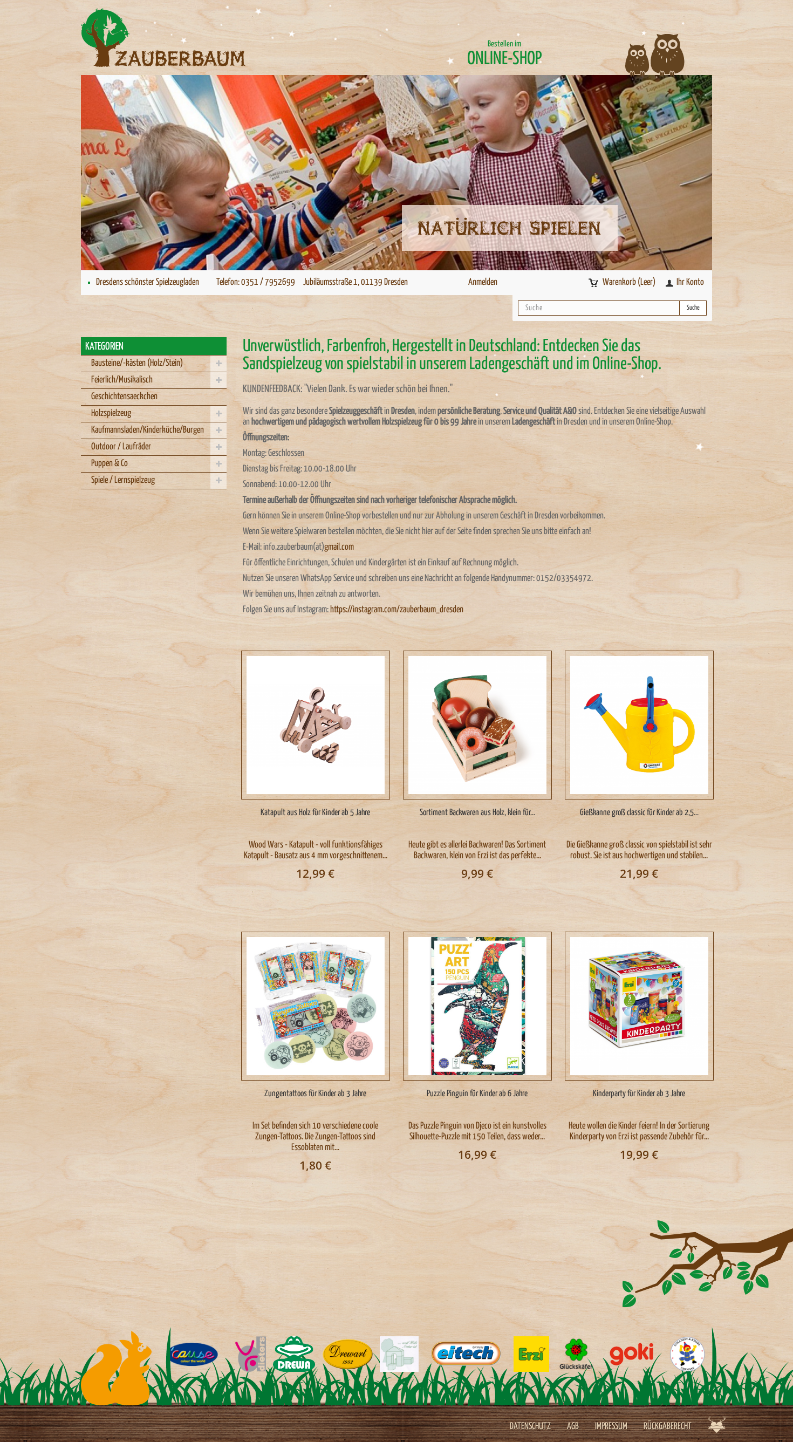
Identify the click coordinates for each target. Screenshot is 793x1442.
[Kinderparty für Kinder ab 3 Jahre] (639, 1006)
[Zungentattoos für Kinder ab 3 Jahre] (316, 1006)
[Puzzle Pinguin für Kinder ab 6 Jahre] (477, 1006)
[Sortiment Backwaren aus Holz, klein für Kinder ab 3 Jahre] (477, 725)
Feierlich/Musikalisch (122, 380)
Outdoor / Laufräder (121, 447)
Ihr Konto (690, 282)
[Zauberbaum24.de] (181, 37)
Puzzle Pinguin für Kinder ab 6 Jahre (477, 1094)
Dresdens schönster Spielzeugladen (147, 282)
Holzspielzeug (111, 413)
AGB (573, 1426)
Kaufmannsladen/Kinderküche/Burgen (147, 430)
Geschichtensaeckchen (124, 396)
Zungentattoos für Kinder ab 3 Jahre (315, 1094)
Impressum (611, 1426)
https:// (341, 609)
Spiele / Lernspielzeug (123, 480)
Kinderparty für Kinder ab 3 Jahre (639, 1094)
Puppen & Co (109, 463)
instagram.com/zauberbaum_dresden (408, 609)
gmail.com (339, 547)
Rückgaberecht (668, 1426)
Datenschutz (530, 1426)
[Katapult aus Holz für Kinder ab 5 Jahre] (316, 725)
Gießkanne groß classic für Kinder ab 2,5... (639, 813)
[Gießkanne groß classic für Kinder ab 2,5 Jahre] (639, 725)
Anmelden (482, 282)
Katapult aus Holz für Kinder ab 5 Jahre (315, 813)
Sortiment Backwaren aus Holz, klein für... (477, 813)
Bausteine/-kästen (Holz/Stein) (137, 363)
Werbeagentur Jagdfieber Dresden (717, 1424)
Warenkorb (629, 282)
